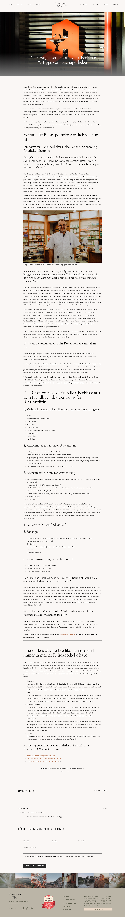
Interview (62, 69)
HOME (11, 4)
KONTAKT (66, 896)
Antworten (105, 808)
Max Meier (23, 808)
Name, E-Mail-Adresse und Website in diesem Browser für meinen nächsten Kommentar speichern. (59, 856)
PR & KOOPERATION (69, 900)
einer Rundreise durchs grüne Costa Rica (41, 756)
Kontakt (116, 4)
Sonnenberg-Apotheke (67, 634)
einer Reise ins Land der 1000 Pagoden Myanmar (44, 759)
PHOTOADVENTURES (69, 903)
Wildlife (83, 4)
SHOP (106, 4)
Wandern (39, 4)
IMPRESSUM (66, 906)
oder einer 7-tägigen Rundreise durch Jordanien (43, 761)
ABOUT (19, 4)
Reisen (29, 4)
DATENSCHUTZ (67, 909)
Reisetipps (95, 4)
